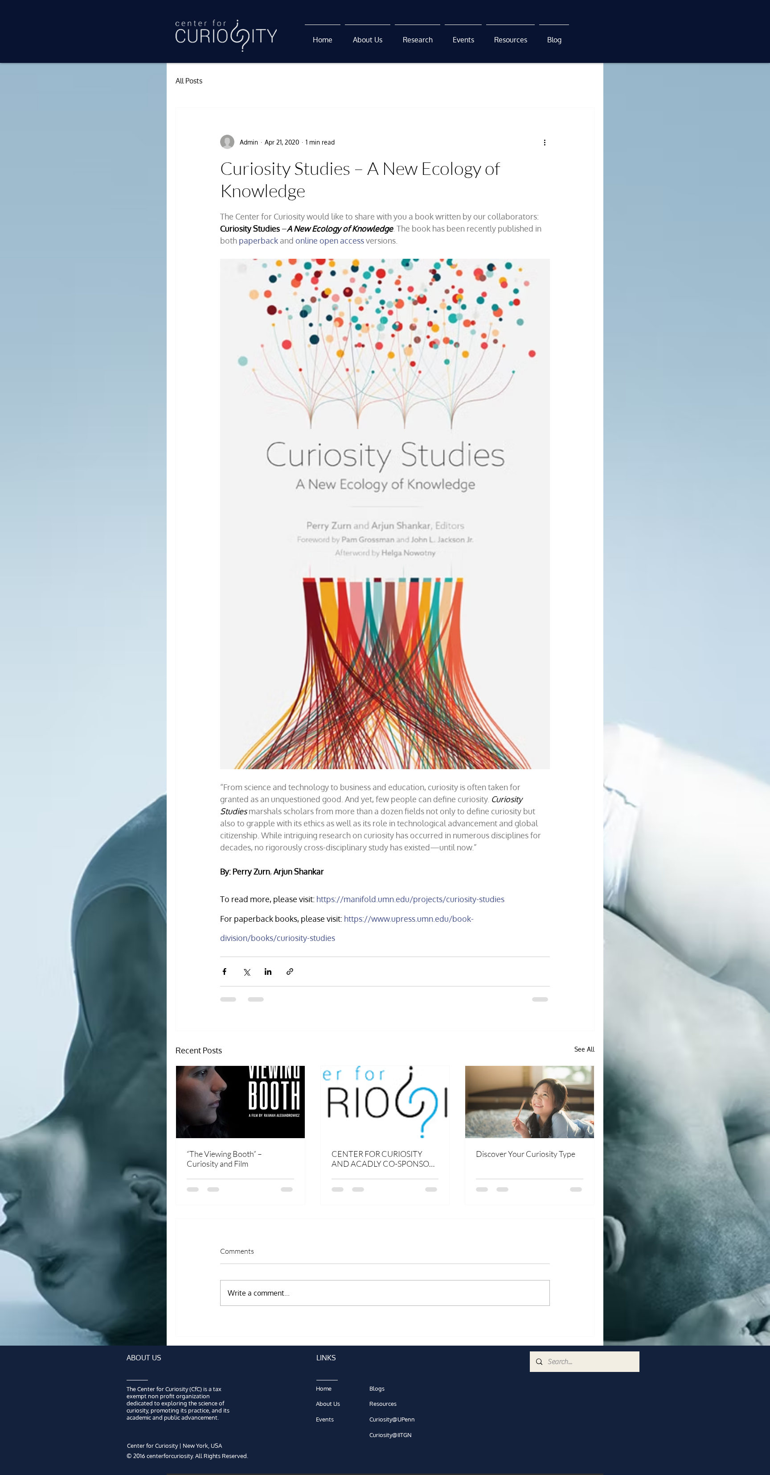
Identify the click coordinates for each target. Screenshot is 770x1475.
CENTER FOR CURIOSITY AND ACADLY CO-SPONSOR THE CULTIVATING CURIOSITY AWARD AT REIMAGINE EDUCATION (383, 1158)
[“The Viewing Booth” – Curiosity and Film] (240, 1102)
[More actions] (544, 142)
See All (584, 1049)
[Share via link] (290, 971)
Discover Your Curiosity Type (525, 1154)
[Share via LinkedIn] (268, 971)
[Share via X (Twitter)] (246, 971)
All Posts (189, 80)
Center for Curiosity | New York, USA (174, 1445)
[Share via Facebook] (224, 971)
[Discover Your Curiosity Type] (529, 1102)
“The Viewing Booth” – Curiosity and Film (224, 1158)
